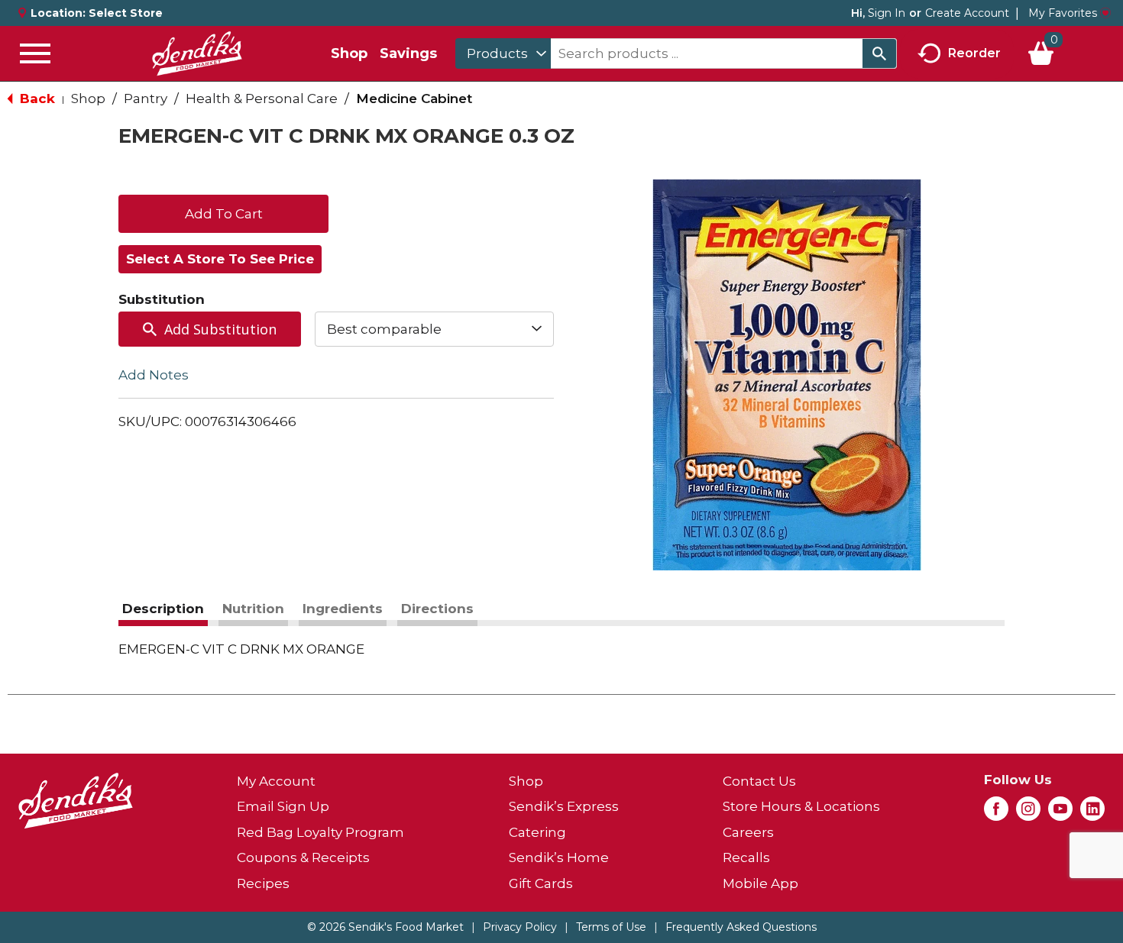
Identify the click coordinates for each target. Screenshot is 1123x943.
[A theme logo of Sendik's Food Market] (197, 53)
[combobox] (503, 53)
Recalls (746, 857)
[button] (223, 212)
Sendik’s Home (559, 857)
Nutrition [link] (253, 608)
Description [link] (163, 608)
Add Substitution (220, 329)
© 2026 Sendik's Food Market (385, 927)
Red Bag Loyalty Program (320, 832)
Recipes (263, 883)
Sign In (886, 13)
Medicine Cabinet (414, 98)
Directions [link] (437, 608)
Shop (349, 53)
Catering (537, 832)
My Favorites (1062, 13)
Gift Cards (541, 883)
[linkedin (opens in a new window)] (1092, 813)
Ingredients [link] (343, 608)
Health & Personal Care (262, 98)
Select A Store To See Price (220, 258)
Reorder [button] (974, 52)
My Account (276, 781)
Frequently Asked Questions (741, 927)
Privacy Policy (520, 927)
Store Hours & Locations (801, 806)
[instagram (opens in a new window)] (1028, 813)
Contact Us (759, 781)
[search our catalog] (879, 53)
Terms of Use (611, 927)
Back (35, 98)
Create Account (967, 13)
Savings (408, 53)
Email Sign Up (283, 806)
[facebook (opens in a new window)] (996, 813)
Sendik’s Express (564, 806)
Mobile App (760, 883)
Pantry (145, 98)
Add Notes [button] (153, 375)
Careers (748, 832)
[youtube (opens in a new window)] (1060, 813)
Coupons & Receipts (303, 857)
